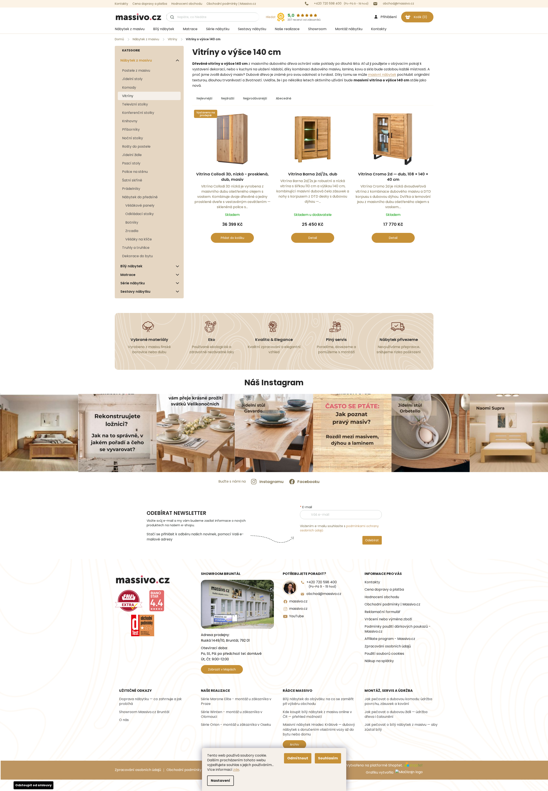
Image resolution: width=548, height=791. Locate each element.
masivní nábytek (382, 74)
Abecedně (283, 98)
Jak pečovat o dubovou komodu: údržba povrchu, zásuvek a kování (398, 701)
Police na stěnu (135, 171)
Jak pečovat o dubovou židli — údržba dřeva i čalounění (396, 714)
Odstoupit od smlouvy (33, 785)
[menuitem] (129, 29)
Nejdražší (227, 98)
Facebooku (308, 481)
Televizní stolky (135, 104)
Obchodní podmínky (184, 770)
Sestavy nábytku (135, 291)
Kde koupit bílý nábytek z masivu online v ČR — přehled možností (317, 714)
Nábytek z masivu (136, 60)
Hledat (271, 17)
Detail (312, 238)
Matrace (127, 274)
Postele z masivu (136, 70)
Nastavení (220, 780)
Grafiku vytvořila (380, 772)
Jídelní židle (132, 154)
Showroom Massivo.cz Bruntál (144, 712)
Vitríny (127, 95)
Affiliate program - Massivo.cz (390, 638)
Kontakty (121, 4)
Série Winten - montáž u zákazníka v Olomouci (231, 714)
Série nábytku (132, 283)
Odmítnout (297, 758)
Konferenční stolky (138, 112)
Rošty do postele (136, 146)
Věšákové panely (139, 205)
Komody (129, 87)
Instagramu (271, 481)
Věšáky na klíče (138, 239)
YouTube (296, 616)
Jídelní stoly (132, 78)
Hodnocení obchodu (186, 4)
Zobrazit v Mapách (222, 669)
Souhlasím (328, 758)
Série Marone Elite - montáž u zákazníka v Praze (236, 701)
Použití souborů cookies (384, 653)
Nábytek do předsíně (140, 197)
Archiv (294, 744)
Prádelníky (131, 188)
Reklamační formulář (382, 612)
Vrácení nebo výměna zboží (388, 619)
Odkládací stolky (139, 213)
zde (236, 769)
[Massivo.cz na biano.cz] (157, 600)
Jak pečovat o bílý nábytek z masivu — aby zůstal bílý (401, 727)
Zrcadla (131, 230)
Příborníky (131, 129)
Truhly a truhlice (135, 247)
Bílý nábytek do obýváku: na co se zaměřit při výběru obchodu (318, 701)
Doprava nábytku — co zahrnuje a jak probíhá (150, 701)
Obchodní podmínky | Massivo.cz (231, 4)
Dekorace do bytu (137, 256)
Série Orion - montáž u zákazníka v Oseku (236, 724)
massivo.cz (298, 601)
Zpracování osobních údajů (388, 646)
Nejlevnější (204, 98)
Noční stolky (132, 138)
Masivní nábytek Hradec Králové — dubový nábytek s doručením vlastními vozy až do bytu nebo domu (319, 729)
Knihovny (129, 121)
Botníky (131, 222)
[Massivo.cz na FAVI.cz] (129, 600)
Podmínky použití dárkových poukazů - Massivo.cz (398, 629)
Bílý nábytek (131, 266)
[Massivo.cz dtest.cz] (143, 625)
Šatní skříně (132, 180)
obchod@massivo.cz (323, 593)
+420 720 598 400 (321, 584)
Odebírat (372, 540)
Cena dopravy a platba (149, 4)
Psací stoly (131, 163)
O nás (124, 720)
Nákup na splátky (379, 661)
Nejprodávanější (255, 98)
